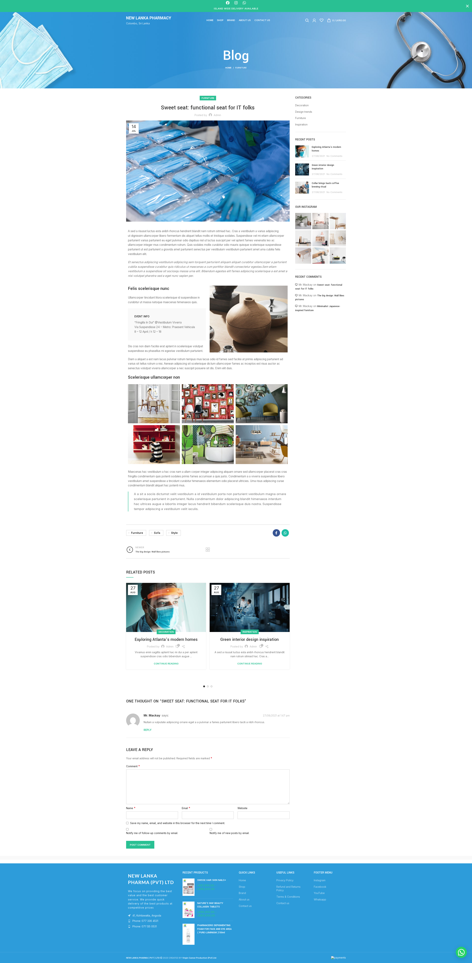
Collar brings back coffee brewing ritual (325, 185)
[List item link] (151, 921)
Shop (242, 886)
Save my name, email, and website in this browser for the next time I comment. (177, 823)
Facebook (320, 886)
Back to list (208, 549)
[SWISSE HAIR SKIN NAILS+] (189, 887)
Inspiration (249, 631)
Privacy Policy (285, 880)
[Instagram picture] (303, 221)
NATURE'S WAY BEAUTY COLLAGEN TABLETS (210, 905)
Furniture (241, 67)
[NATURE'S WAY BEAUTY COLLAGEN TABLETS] (189, 910)
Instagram (319, 880)
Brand (242, 893)
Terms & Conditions (288, 896)
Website (242, 808)
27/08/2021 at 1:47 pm (276, 715)
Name (131, 808)
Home (228, 67)
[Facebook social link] (276, 533)
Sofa (157, 532)
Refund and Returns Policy (288, 888)
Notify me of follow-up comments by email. (152, 833)
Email (186, 808)
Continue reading (166, 663)
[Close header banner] (467, 6)
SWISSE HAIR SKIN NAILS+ (211, 880)
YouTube (319, 893)
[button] (461, 952)
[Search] (307, 20)
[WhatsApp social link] (285, 533)
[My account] (314, 20)
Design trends (303, 111)
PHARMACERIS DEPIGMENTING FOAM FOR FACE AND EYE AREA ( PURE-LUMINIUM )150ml (214, 929)
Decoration (166, 631)
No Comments (334, 156)
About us (244, 899)
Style (174, 532)
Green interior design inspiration (249, 639)
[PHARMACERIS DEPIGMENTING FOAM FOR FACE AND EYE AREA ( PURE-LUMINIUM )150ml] (189, 934)
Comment (133, 766)
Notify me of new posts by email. (229, 833)
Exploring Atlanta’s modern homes (166, 639)
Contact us (245, 905)
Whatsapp (320, 899)
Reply (148, 729)
